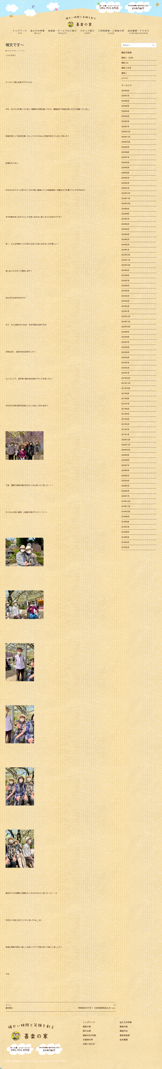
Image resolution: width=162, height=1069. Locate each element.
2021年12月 (125, 378)
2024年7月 (125, 219)
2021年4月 (125, 419)
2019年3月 (125, 547)
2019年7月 (125, 527)
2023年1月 (125, 311)
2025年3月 (125, 178)
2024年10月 (125, 203)
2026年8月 (125, 91)
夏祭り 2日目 (127, 58)
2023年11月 (125, 260)
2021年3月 (125, 424)
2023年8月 (125, 275)
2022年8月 (125, 337)
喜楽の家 (87, 1027)
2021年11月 (125, 383)
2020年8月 (125, 460)
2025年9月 (125, 147)
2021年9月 (125, 393)
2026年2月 (125, 121)
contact (138, 7)
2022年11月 (125, 322)
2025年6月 (125, 162)
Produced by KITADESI (56, 1061)
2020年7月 (125, 465)
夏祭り (124, 73)
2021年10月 (125, 388)
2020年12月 (125, 440)
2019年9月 (125, 517)
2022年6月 (125, 347)
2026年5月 (125, 106)
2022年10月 (125, 327)
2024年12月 (125, 193)
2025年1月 (125, 188)
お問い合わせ (89, 1044)
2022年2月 (125, 368)
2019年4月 (125, 542)
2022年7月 (125, 342)
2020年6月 (125, 470)
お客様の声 (88, 1040)
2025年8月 (125, 152)
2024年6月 (125, 224)
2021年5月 (125, 414)
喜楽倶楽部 (125, 1035)
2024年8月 (125, 214)
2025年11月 (125, 137)
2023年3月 (125, 301)
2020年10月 (125, 450)
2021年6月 (125, 409)
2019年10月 (125, 511)
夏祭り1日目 (126, 68)
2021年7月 (125, 404)
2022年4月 (125, 357)
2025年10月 (125, 142)
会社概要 (124, 1040)
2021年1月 (125, 434)
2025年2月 (125, 183)
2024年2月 (125, 245)
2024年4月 (125, 234)
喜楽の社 (124, 1031)
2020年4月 (125, 481)
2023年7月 (125, 281)
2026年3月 (125, 116)
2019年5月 (125, 537)
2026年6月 (125, 101)
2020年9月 (125, 455)
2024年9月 (125, 209)
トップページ (89, 1022)
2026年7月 (125, 96)
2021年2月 (125, 429)
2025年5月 (125, 167)
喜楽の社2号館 (89, 1035)
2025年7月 (125, 157)
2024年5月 (125, 229)
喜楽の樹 (124, 1027)
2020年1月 (125, 496)
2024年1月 (125, 250)
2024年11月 (125, 198)
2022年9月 (125, 332)
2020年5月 (125, 476)
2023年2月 (125, 306)
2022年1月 (125, 373)
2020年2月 (125, 491)
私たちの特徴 (126, 1022)
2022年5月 (125, 352)
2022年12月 (125, 316)
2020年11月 (125, 445)
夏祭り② (124, 63)
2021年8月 (125, 398)
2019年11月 (125, 506)
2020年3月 (125, 486)
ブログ (22, 50)
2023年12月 (125, 255)
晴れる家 (87, 1031)
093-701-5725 (109, 7)
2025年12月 (125, 132)
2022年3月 (125, 363)
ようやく (124, 78)
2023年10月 (125, 265)
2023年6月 (125, 286)
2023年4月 (125, 296)
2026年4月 (125, 111)
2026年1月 (125, 126)
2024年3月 (125, 239)
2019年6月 (125, 532)
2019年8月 (125, 522)
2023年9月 (125, 270)
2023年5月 (125, 291)
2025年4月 (125, 173)
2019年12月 (125, 501)
